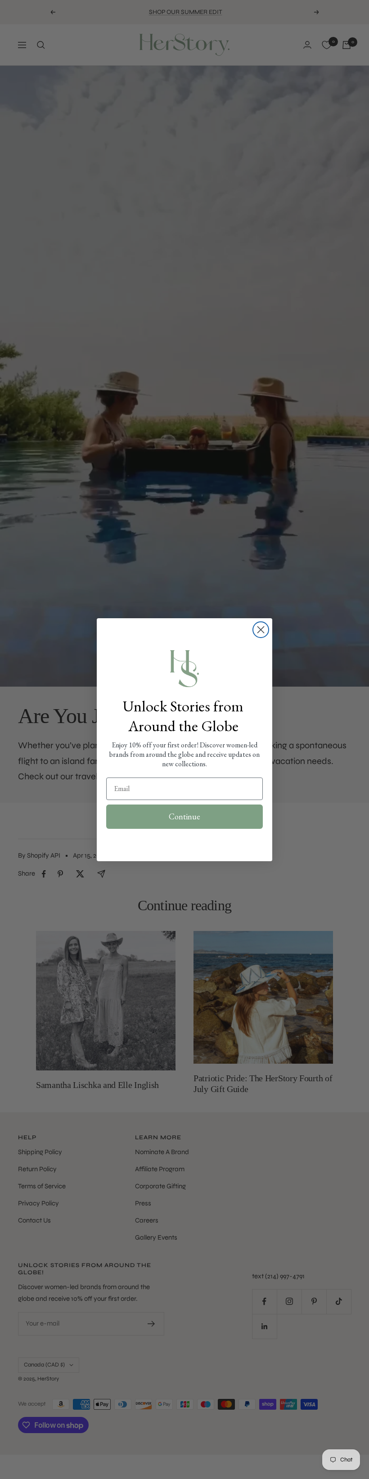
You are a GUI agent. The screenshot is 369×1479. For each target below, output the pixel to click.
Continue (184, 816)
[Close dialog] (261, 630)
